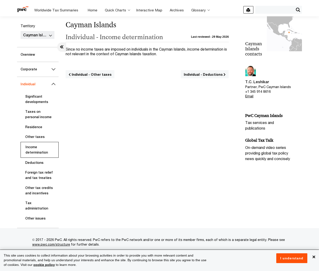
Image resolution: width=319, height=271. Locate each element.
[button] (298, 10)
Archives (177, 10)
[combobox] (274, 9)
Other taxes (35, 137)
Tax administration (36, 205)
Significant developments (36, 99)
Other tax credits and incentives (39, 190)
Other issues (35, 218)
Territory (28, 26)
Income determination (36, 149)
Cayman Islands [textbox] (37, 35)
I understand (291, 258)
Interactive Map (149, 10)
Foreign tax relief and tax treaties (39, 175)
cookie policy (44, 265)
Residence (33, 127)
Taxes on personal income (38, 114)
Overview (28, 54)
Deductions (34, 163)
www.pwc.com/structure (51, 244)
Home (92, 10)
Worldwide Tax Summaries (56, 10)
